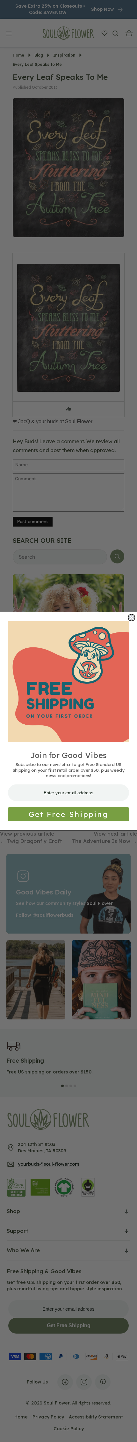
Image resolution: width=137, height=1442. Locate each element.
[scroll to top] (126, 1431)
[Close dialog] (131, 617)
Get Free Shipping (68, 814)
